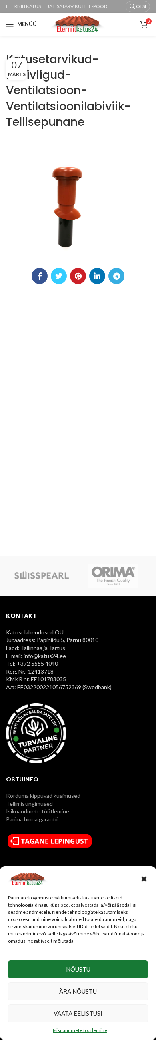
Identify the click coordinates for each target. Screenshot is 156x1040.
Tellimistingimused (29, 803)
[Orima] (114, 576)
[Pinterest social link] (78, 276)
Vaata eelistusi (78, 1013)
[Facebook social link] (40, 276)
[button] (144, 879)
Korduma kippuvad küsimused (43, 795)
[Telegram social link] (116, 276)
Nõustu (78, 969)
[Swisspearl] (42, 575)
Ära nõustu (78, 991)
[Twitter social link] (59, 276)
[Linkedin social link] (97, 276)
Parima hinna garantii (32, 819)
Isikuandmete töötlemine (80, 1030)
